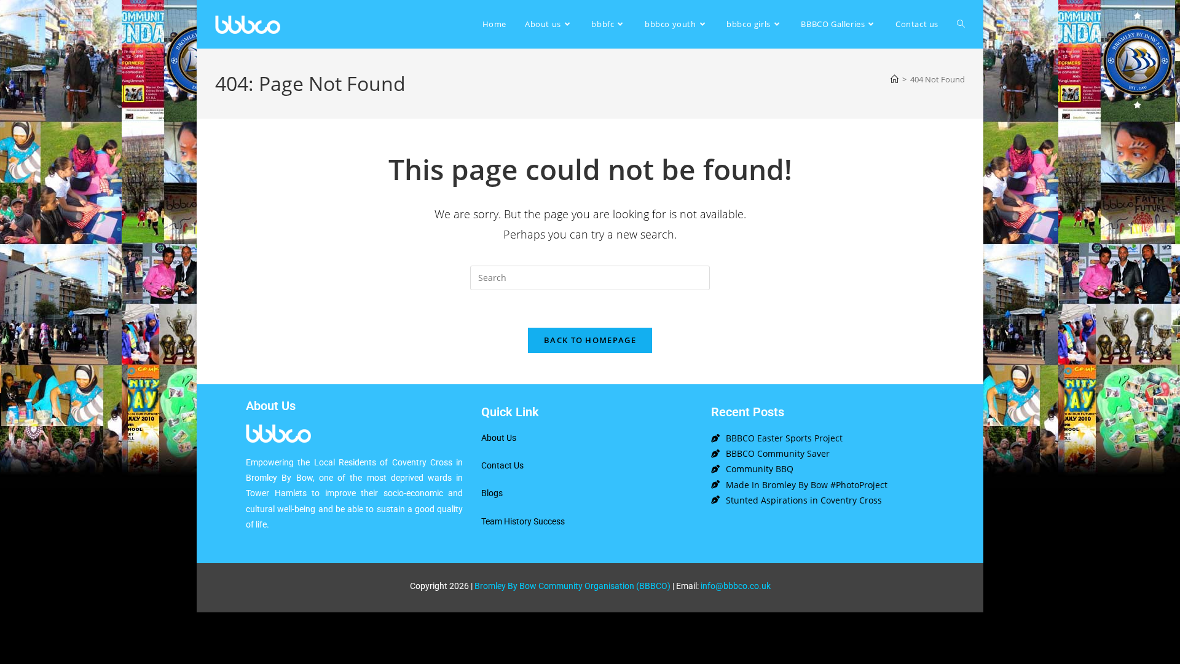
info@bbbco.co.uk (736, 586)
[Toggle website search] (961, 24)
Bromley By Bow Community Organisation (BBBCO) (572, 586)
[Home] (895, 79)
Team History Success (523, 521)
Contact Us (502, 465)
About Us (498, 438)
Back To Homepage (590, 340)
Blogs (492, 493)
